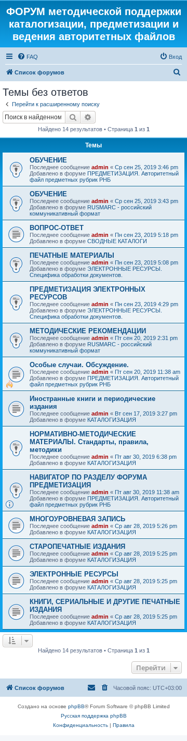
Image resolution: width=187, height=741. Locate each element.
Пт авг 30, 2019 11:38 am (147, 492)
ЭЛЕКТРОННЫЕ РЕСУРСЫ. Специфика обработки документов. (96, 272)
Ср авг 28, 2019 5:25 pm (146, 553)
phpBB (76, 706)
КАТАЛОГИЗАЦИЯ (111, 420)
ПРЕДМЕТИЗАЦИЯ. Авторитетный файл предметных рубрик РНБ (104, 176)
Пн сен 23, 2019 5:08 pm (146, 262)
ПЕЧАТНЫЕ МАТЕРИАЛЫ (72, 255)
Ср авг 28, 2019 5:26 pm (146, 526)
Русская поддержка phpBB (94, 716)
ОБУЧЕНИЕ (48, 160)
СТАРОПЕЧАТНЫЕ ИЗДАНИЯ (77, 546)
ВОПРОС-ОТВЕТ (57, 228)
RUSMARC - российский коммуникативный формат (91, 210)
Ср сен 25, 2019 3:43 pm (146, 201)
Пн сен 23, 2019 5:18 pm (146, 235)
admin (100, 167)
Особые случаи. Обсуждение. (79, 365)
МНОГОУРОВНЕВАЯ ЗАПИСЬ (77, 519)
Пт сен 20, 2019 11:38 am (147, 372)
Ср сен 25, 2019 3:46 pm (146, 167)
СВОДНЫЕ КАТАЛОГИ (117, 241)
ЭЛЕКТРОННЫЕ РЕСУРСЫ (74, 574)
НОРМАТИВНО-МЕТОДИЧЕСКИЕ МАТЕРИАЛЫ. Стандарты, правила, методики (89, 442)
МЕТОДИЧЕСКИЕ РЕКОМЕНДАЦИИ (88, 331)
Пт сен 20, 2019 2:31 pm (146, 338)
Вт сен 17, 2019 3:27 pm (146, 413)
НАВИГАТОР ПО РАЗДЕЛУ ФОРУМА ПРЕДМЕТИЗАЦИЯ (88, 481)
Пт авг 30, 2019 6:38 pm (146, 457)
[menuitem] (27, 57)
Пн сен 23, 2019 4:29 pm (146, 304)
